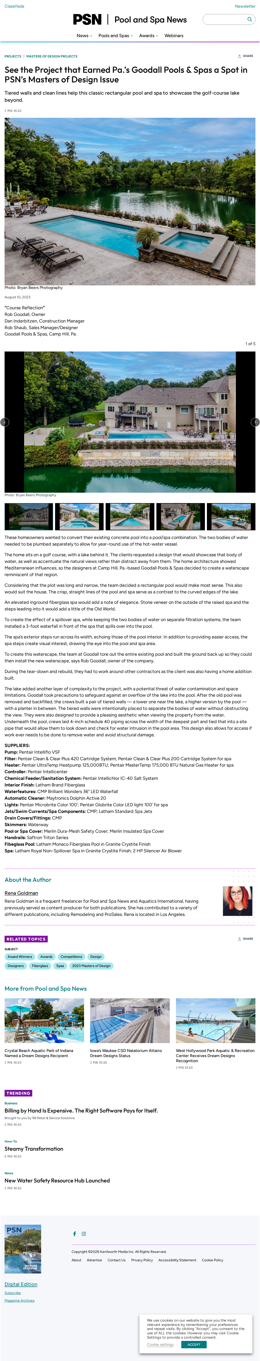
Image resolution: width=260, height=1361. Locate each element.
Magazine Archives (20, 1300)
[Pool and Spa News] (130, 19)
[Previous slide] (4, 422)
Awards (146, 35)
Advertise (94, 1260)
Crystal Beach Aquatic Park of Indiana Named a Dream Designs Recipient (39, 1053)
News (82, 35)
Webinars (174, 35)
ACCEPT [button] (194, 1345)
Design (96, 957)
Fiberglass (40, 966)
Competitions (71, 957)
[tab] (29, 517)
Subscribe (13, 1293)
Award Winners (20, 957)
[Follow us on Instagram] (84, 1234)
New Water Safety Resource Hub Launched (57, 1180)
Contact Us (117, 1260)
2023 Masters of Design (91, 966)
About (76, 1260)
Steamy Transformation (34, 1148)
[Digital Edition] (23, 1271)
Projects (13, 56)
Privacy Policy (142, 1260)
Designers (16, 966)
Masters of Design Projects (51, 56)
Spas (60, 966)
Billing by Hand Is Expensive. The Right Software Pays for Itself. (81, 1110)
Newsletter (245, 6)
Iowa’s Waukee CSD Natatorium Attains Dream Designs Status (126, 1053)
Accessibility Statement (177, 1260)
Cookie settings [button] (160, 1344)
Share (248, 56)
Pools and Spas (114, 35)
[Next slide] (255, 422)
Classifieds (14, 6)
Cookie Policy (212, 1260)
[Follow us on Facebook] (75, 1234)
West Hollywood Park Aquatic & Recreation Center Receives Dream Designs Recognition (215, 1055)
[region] (130, 436)
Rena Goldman (21, 893)
